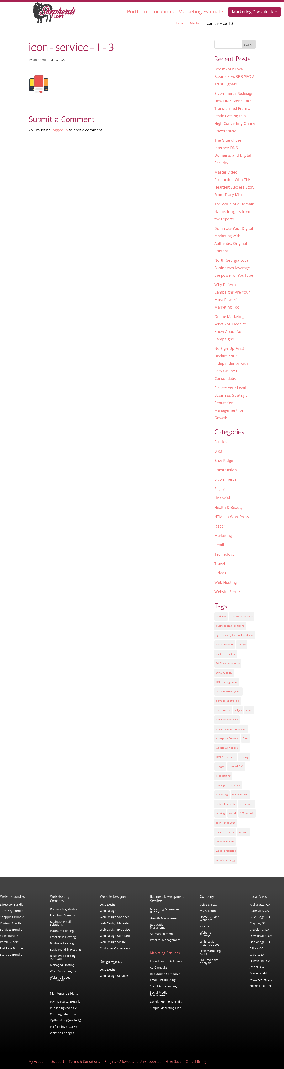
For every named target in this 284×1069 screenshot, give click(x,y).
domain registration (227, 701)
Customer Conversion (115, 948)
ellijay (238, 710)
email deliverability (227, 719)
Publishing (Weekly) (63, 1008)
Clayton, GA (258, 923)
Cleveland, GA (259, 929)
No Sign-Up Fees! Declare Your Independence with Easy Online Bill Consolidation (231, 363)
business (221, 616)
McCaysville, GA (261, 979)
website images (225, 841)
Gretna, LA (257, 954)
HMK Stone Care (225, 757)
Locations (162, 11)
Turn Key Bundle (11, 911)
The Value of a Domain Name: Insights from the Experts (234, 211)
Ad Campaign (159, 967)
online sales (246, 804)
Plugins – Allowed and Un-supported (133, 1062)
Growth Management (164, 918)
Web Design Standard (115, 936)
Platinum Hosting (62, 931)
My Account (208, 911)
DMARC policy (224, 672)
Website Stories (228, 591)
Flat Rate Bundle (11, 948)
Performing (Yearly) (63, 1027)
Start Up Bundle (11, 954)
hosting (244, 757)
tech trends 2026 (226, 822)
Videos (220, 572)
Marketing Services (165, 953)
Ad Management (161, 934)
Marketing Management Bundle (166, 911)
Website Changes (62, 1033)
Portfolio (137, 11)
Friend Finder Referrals (166, 961)
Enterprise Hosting (63, 937)
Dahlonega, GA (260, 942)
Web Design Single (113, 942)
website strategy (225, 860)
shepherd (39, 60)
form (245, 738)
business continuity (242, 616)
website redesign (226, 851)
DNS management (226, 682)
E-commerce (225, 479)
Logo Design (108, 904)
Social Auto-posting (163, 986)
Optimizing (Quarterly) (65, 1020)
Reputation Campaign (165, 974)
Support (57, 1062)
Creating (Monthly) (63, 1014)
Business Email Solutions (60, 923)
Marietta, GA (258, 973)
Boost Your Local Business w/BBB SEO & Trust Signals (234, 76)
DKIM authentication (228, 663)
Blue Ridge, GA (260, 917)
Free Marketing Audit (210, 952)
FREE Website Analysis (209, 962)
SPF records (247, 813)
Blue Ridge (223, 460)
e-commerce (223, 710)
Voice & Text (208, 904)
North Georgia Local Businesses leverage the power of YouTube (233, 268)
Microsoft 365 (240, 794)
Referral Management (165, 940)
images (220, 766)
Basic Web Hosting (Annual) (63, 957)
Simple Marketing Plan (165, 1008)
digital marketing (226, 654)
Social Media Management (159, 994)
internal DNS (236, 766)
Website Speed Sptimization (60, 979)
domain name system (228, 691)
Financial (222, 497)
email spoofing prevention (231, 729)
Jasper (219, 526)
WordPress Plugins (63, 971)
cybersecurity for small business (234, 635)
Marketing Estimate (200, 11)
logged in (60, 130)
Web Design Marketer (115, 923)
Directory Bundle (11, 904)
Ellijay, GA (256, 948)
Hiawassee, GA (260, 961)
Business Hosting (62, 943)
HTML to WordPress (231, 516)
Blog (218, 451)
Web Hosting (225, 582)
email (249, 710)
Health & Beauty (228, 507)
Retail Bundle (9, 942)
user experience (225, 832)
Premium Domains (63, 915)
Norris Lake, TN (260, 986)
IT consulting (223, 776)
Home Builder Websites (209, 919)
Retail (219, 544)
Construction (225, 469)
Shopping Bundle (12, 917)
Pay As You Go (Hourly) (65, 1002)
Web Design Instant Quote (209, 943)
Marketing (223, 535)
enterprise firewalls (227, 738)
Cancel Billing (196, 1062)
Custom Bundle (10, 923)
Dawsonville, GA (261, 936)
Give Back (173, 1062)
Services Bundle (11, 929)
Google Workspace (227, 747)
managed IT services (228, 785)
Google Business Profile (166, 1002)
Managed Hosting (62, 965)
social (232, 813)
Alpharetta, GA (260, 904)
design (242, 644)
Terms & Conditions (84, 1062)
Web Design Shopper (114, 917)
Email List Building (163, 980)
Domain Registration (64, 909)
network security (225, 804)
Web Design (108, 911)
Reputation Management (159, 926)
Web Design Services (114, 976)
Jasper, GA (257, 967)
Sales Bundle (9, 936)
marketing (222, 794)
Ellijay (219, 488)
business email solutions (230, 626)
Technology (224, 554)
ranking (220, 813)
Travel (219, 563)
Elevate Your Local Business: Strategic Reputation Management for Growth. (230, 402)
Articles (220, 441)
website (243, 832)
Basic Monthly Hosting (65, 949)
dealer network (224, 644)
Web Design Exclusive (115, 929)
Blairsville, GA (259, 911)
